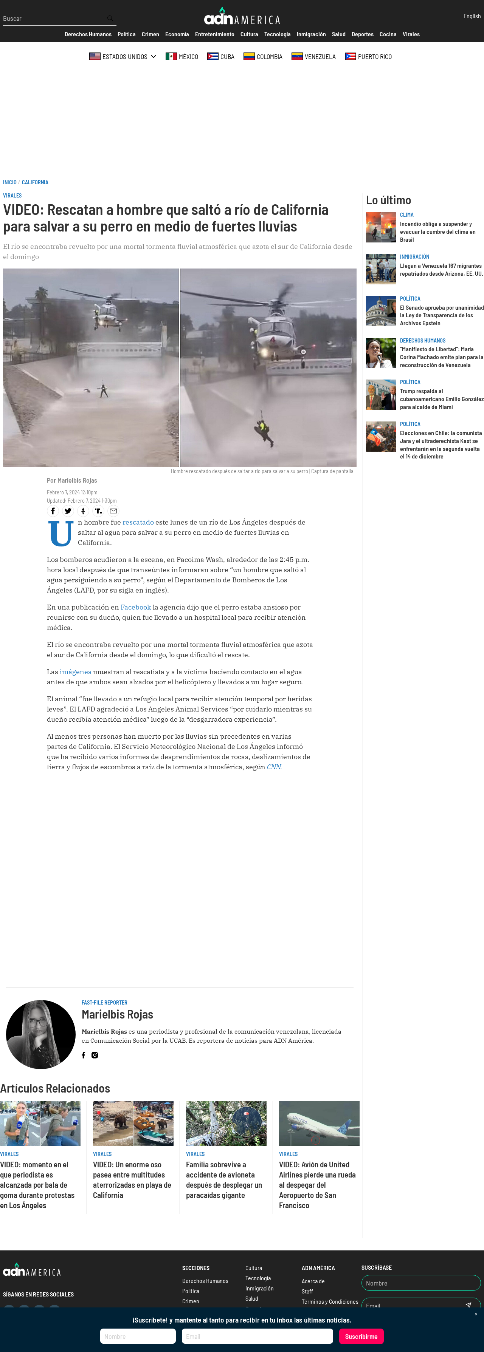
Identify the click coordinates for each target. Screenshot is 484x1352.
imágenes (76, 671)
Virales (12, 195)
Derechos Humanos (422, 340)
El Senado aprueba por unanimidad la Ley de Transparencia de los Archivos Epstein (442, 315)
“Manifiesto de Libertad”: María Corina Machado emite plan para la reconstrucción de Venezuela (442, 356)
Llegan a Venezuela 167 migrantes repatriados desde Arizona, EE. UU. (441, 269)
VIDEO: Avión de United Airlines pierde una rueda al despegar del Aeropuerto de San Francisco (317, 1184)
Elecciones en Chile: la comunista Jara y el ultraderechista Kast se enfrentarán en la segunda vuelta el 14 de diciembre (441, 444)
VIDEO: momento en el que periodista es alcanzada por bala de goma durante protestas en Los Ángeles (37, 1184)
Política (410, 298)
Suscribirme (361, 1336)
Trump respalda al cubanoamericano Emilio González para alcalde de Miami (442, 398)
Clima (407, 214)
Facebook (137, 607)
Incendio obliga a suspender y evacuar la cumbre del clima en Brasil (438, 231)
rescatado (139, 522)
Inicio (10, 182)
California (35, 182)
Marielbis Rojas (77, 480)
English (472, 15)
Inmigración (414, 256)
